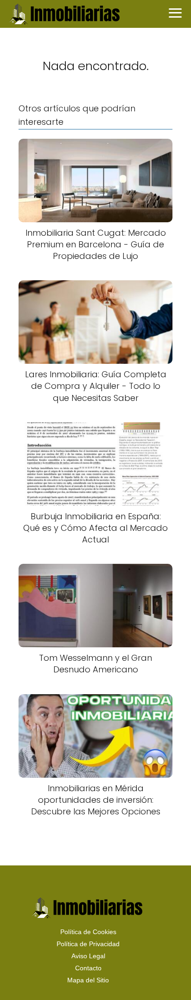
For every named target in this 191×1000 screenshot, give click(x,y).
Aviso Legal (88, 956)
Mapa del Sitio (88, 980)
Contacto (88, 968)
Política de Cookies (88, 931)
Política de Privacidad (88, 944)
